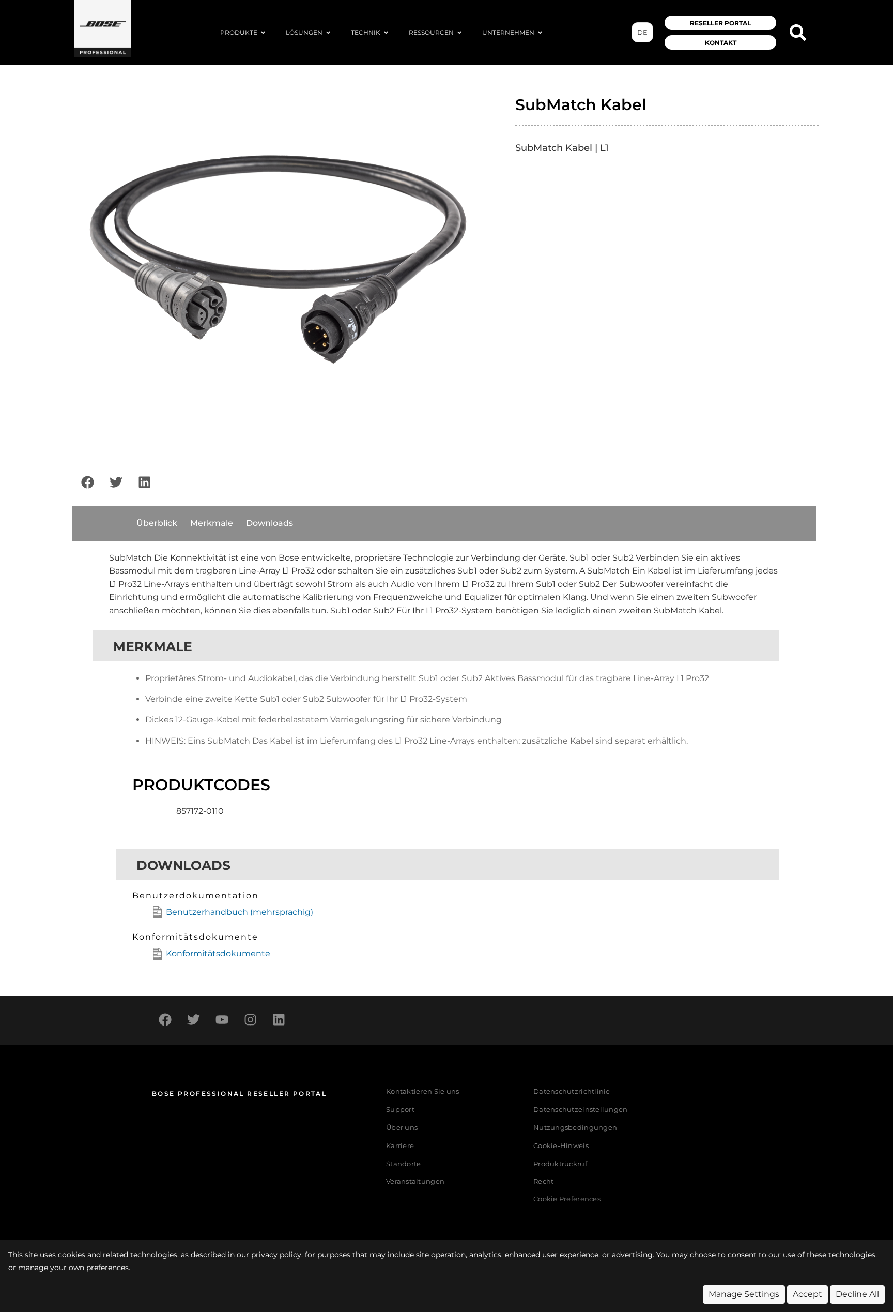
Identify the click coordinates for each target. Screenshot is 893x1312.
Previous (61, 268)
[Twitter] (116, 482)
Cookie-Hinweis (561, 1146)
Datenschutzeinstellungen (580, 1109)
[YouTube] (222, 1019)
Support (400, 1109)
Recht (543, 1181)
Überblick (156, 523)
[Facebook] (87, 482)
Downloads (269, 523)
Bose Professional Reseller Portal (239, 1093)
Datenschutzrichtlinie (571, 1091)
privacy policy (276, 1254)
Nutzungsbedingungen (575, 1128)
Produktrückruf (560, 1164)
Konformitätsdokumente (218, 953)
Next (495, 268)
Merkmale (211, 523)
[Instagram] (250, 1019)
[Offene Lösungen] (328, 32)
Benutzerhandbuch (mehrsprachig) (239, 912)
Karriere (400, 1146)
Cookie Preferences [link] (567, 1199)
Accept (807, 1294)
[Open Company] (540, 32)
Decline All (857, 1294)
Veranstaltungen (415, 1181)
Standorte (403, 1164)
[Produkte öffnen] (263, 32)
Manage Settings (744, 1294)
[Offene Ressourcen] (459, 32)
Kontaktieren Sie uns (422, 1091)
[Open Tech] (386, 32)
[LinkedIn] (144, 482)
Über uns (402, 1128)
